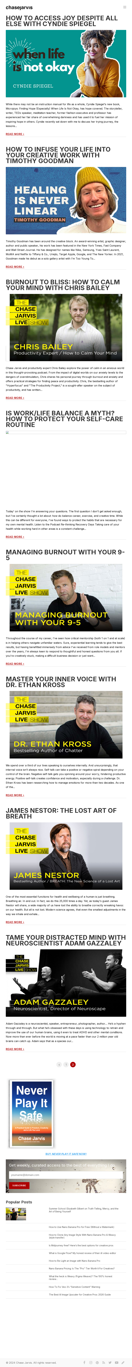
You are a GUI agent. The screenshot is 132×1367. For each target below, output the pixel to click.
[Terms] (123, 1362)
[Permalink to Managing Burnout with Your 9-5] (66, 597)
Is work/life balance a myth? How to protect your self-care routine (64, 419)
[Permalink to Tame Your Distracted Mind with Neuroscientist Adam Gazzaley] (66, 983)
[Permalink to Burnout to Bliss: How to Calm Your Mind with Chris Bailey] (66, 327)
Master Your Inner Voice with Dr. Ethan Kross (61, 682)
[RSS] (103, 1362)
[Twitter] (110, 1362)
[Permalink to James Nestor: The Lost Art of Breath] (66, 856)
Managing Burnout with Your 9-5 (65, 555)
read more (15, 134)
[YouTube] (116, 1362)
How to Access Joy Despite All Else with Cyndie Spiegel (62, 21)
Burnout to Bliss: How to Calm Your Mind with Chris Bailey (63, 285)
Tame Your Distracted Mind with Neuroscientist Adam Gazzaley (66, 940)
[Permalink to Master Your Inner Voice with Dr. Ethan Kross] (66, 724)
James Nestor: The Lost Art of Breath (61, 813)
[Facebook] (84, 1362)
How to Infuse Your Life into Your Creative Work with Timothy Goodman (58, 155)
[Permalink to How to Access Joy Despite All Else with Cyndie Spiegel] (66, 63)
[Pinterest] (97, 1362)
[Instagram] (91, 1362)
